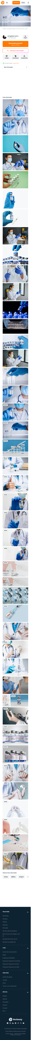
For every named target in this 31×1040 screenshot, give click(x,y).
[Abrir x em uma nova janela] (20, 1037)
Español (5, 1013)
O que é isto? (16, 63)
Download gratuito (15, 44)
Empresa (5, 937)
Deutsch (5, 1019)
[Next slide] (24, 889)
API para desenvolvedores (10, 943)
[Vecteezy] (2, 2)
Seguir (25, 38)
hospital (21, 888)
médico (13, 888)
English (5, 1010)
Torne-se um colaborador (10, 1000)
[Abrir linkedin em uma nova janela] (12, 1037)
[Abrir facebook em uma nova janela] (7, 1037)
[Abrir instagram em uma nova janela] (9, 1037)
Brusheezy (5, 927)
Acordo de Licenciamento (10, 964)
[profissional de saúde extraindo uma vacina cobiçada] (15, 872)
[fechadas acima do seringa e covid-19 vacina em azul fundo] (15, 612)
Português (5, 1016)
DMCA (4, 967)
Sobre (4, 997)
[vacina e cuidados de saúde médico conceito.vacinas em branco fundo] (15, 594)
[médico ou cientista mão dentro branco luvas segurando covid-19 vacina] (15, 820)
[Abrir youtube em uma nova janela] (22, 1037)
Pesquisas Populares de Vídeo (11, 981)
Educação (5, 940)
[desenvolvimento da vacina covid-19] (15, 447)
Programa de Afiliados (9, 970)
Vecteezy (5, 931)
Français (5, 1022)
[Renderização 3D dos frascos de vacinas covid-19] (15, 747)
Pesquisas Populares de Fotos (11, 978)
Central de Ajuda (7, 991)
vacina (6, 888)
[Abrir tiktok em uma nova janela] (17, 1037)
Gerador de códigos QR (9, 954)
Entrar (23, 2)
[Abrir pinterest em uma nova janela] (15, 1037)
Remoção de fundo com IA (10, 951)
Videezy (5, 934)
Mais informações (8, 66)
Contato (5, 994)
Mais (4, 1025)
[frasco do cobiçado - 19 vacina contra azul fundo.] (11, 712)
